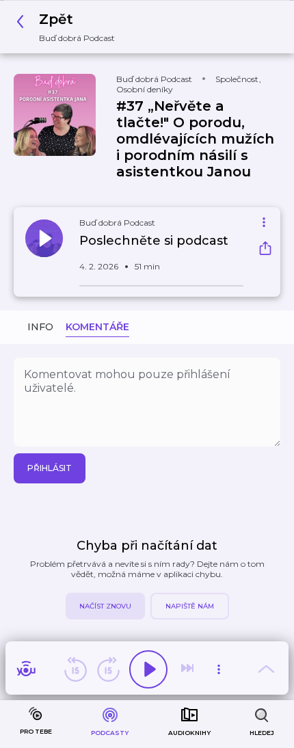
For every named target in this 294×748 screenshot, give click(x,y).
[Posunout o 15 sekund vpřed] (108, 669)
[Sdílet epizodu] (265, 250)
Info (40, 327)
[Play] (148, 669)
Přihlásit (49, 468)
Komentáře (97, 327)
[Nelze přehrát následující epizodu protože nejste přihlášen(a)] (188, 669)
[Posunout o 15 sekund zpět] (75, 669)
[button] (69, 27)
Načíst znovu (105, 606)
